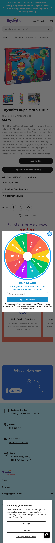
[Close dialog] (49, 234)
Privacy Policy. (19, 517)
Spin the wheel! (27, 299)
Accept (26, 523)
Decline (26, 530)
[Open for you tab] (47, 535)
